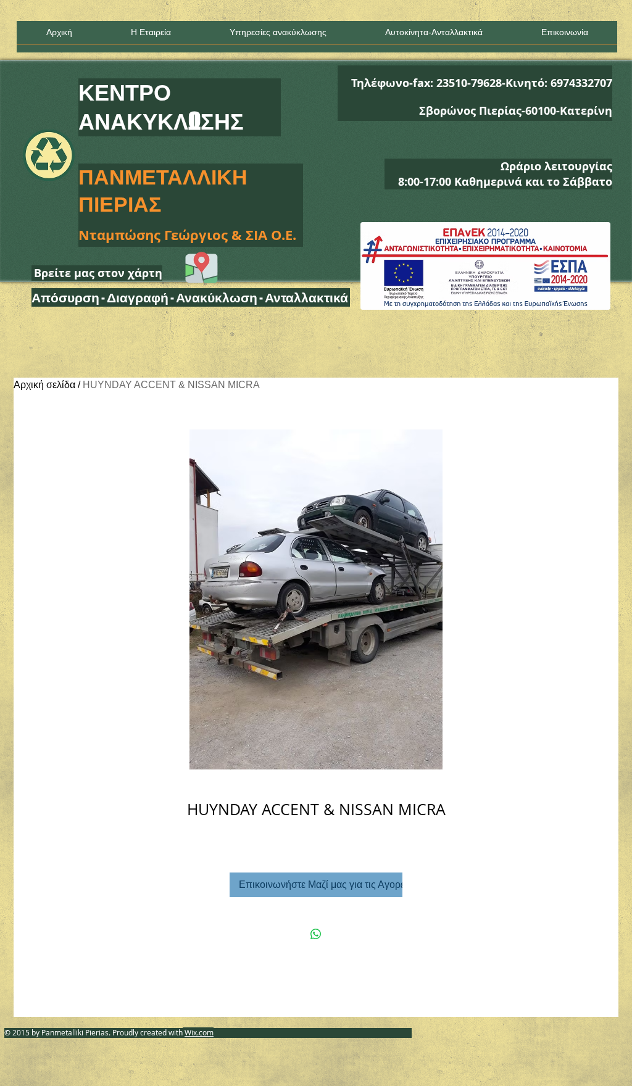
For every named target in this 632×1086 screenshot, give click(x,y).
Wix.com (199, 1032)
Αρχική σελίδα (44, 384)
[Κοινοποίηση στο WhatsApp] (316, 934)
